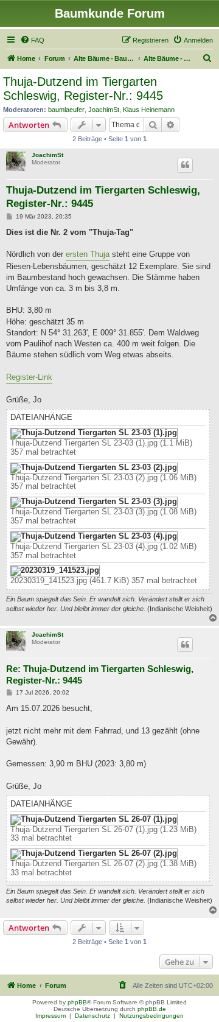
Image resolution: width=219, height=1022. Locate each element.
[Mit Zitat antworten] (185, 165)
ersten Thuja (87, 254)
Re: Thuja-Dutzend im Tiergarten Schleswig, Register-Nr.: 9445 (99, 674)
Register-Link (29, 377)
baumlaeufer (66, 109)
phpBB (77, 1002)
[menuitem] (32, 40)
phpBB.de (151, 1009)
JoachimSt (103, 109)
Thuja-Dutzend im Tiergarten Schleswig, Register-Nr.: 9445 (83, 88)
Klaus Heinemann (149, 109)
